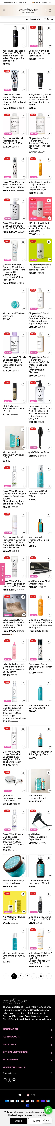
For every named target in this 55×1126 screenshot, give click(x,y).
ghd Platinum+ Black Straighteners (39, 582)
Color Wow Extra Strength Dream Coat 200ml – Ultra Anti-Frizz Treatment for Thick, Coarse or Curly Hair (40, 412)
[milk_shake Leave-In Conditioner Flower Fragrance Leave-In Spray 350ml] (14, 650)
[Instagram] (9, 1080)
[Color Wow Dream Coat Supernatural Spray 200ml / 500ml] (14, 209)
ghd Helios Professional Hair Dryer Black (37, 837)
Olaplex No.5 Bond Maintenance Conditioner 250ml (13, 141)
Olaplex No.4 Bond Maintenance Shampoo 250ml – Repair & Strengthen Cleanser (39, 143)
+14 (14, 634)
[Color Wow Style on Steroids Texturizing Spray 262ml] (40, 36)
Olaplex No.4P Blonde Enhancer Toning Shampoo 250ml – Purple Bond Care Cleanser (14, 362)
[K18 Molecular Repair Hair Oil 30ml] (14, 902)
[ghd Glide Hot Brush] (40, 438)
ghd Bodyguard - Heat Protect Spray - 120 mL (14, 408)
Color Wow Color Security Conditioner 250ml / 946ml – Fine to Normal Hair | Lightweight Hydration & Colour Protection (14, 272)
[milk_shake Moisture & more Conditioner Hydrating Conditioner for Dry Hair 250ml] (40, 939)
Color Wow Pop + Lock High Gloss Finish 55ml (40, 667)
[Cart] (50, 10)
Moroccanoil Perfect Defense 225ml (39, 706)
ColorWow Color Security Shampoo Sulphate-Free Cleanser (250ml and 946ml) (14, 99)
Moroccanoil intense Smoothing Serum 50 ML (14, 956)
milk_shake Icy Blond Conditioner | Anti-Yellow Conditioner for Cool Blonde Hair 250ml (39, 99)
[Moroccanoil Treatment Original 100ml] (40, 523)
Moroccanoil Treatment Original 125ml (13, 455)
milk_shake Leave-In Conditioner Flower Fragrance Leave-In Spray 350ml (14, 668)
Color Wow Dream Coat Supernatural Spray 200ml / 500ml (14, 226)
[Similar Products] (23, 28)
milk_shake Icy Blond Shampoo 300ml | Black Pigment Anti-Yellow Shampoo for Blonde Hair (14, 56)
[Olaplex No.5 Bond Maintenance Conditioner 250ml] (14, 124)
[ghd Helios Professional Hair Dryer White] (14, 781)
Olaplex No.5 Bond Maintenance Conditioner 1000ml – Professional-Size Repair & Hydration (40, 318)
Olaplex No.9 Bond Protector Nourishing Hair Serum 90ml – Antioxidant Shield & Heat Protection (14, 542)
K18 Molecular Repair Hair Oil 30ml (14, 918)
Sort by (49, 19)
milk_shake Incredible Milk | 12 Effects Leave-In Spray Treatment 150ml (40, 186)
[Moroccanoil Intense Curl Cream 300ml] (40, 866)
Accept (36, 1121)
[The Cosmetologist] (27, 10)
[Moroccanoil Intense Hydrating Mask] (14, 866)
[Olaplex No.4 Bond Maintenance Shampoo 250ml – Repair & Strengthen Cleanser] (40, 124)
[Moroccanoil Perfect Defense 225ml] (40, 691)
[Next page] (49, 976)
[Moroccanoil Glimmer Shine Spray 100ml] (40, 737)
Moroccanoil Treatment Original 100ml (38, 540)
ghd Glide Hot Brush (39, 452)
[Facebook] (5, 1080)
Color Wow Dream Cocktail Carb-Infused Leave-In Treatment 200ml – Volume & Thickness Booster (13, 840)
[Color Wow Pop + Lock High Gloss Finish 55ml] (40, 650)
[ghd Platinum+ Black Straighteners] (40, 567)
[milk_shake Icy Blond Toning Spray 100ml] (40, 902)
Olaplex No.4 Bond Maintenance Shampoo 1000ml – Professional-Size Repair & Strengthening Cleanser (39, 365)
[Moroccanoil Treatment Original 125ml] (14, 438)
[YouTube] (14, 1080)
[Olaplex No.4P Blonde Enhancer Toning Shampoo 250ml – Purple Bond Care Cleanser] (14, 343)
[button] (4, 10)
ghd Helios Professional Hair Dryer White (12, 798)
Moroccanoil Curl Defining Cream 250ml (37, 493)
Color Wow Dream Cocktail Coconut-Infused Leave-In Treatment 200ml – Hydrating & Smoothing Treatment (15, 711)
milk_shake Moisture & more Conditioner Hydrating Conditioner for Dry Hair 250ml (40, 958)
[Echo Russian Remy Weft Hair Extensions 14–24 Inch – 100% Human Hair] (14, 605)
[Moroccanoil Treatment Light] (40, 781)
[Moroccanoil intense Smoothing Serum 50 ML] (14, 939)
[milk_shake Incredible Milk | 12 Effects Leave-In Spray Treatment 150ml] (40, 167)
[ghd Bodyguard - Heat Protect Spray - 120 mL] (14, 391)
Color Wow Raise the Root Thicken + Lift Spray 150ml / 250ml (14, 184)
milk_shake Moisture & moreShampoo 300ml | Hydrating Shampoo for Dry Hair (40, 624)
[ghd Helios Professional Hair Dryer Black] (40, 820)
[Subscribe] (51, 1073)
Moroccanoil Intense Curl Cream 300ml (39, 881)
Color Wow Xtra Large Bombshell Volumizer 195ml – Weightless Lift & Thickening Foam (12, 757)
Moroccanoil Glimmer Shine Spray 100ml (40, 753)
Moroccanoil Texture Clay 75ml (14, 314)
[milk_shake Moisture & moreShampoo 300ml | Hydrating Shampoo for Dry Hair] (40, 605)
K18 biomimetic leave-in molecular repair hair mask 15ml (40, 267)
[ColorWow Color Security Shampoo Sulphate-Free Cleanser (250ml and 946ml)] (14, 80)
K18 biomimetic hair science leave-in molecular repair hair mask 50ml (40, 227)
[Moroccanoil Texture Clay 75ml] (14, 299)
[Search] (45, 10)
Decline (18, 1121)
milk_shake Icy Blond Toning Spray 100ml (39, 918)
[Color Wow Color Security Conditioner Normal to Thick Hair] (14, 567)
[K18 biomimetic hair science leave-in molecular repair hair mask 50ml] (40, 209)
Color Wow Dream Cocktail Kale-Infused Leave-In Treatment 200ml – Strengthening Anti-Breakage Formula (14, 497)
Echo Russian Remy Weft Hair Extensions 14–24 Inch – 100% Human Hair (14, 624)
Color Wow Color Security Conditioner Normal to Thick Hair (14, 584)
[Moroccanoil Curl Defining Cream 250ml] (40, 476)
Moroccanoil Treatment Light (37, 796)
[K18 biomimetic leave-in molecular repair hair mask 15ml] (40, 250)
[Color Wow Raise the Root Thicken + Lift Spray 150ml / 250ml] (14, 167)
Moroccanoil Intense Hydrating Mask (13, 881)
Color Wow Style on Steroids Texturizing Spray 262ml (39, 53)
